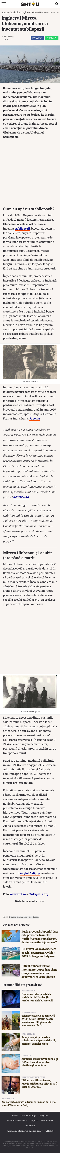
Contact (49, 1130)
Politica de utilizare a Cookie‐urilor (24, 1130)
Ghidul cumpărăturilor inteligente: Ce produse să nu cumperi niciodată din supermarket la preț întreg (39, 971)
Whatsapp (52, 38)
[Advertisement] (30, 173)
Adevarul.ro (18, 894)
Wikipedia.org (38, 894)
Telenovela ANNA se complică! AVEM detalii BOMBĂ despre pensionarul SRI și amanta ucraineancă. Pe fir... (38, 1020)
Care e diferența (28, 1115)
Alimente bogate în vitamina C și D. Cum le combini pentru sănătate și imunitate (40, 1062)
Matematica (47, 1120)
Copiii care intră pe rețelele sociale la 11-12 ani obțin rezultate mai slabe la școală (37, 997)
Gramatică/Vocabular (17, 1120)
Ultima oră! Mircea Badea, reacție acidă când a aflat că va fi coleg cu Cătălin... (39, 1084)
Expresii (34, 1120)
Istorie (15, 1115)
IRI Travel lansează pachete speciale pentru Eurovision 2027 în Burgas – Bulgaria (39, 952)
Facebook (37, 38)
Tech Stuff (30, 1125)
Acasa (5, 12)
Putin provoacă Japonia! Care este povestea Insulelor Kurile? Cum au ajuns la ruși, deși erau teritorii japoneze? (40, 937)
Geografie (43, 1115)
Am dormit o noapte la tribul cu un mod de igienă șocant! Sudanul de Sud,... (29, 1103)
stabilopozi (34, 917)
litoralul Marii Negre (18, 917)
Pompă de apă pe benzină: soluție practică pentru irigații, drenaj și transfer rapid (39, 1040)
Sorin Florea (8, 36)
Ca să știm (15, 12)
